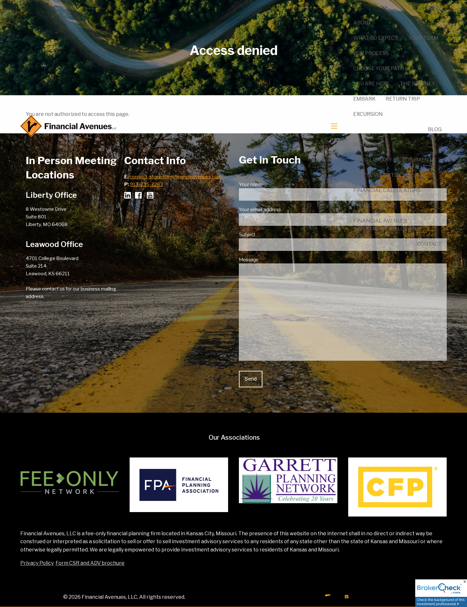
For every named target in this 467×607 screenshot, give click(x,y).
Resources (368, 145)
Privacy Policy (374, 206)
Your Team (423, 38)
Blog (435, 129)
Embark (364, 99)
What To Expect (375, 38)
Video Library (372, 160)
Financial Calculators (386, 190)
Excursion (368, 114)
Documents (418, 160)
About (362, 23)
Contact (429, 244)
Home (434, 7)
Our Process (371, 53)
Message (272, 260)
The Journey (417, 84)
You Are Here (371, 84)
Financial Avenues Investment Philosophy (387, 225)
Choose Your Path (378, 68)
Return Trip (403, 99)
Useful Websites (377, 175)
